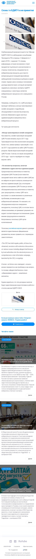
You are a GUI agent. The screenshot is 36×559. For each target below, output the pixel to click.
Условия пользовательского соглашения (17, 553)
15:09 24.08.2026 (6, 469)
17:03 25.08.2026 (6, 339)
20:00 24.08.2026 (6, 405)
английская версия (15, 228)
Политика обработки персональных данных (17, 555)
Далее (30, 395)
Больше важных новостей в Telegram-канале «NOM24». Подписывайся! (16, 319)
